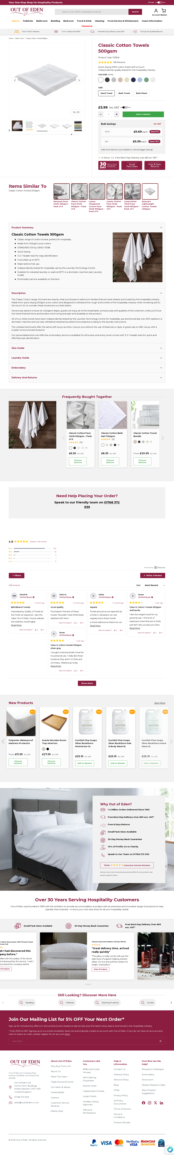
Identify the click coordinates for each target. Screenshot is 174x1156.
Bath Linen (19, 38)
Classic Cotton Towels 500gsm (37, 38)
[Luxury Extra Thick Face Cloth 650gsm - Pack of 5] (132, 191)
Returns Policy (121, 1079)
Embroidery (148, 1074)
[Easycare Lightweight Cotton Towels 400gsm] (150, 191)
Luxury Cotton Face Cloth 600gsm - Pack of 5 (114, 205)
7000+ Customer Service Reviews (127, 865)
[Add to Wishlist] (90, 461)
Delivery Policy (121, 1074)
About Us (56, 1071)
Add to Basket (143, 114)
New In (15, 21)
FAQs (116, 1090)
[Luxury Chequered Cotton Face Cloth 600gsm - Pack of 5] (97, 191)
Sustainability (57, 1092)
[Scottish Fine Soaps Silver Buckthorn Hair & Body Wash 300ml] (153, 721)
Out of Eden (22, 1140)
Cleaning (99, 21)
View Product (100, 967)
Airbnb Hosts (89, 1085)
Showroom (147, 1079)
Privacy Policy (121, 1095)
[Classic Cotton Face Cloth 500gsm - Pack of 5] (79, 191)
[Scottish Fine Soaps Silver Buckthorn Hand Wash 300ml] (120, 721)
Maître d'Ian (57, 1111)
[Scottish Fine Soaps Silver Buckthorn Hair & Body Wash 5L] (54, 721)
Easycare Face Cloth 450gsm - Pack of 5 (61, 204)
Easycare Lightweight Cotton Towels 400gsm (149, 205)
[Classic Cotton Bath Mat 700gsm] (113, 415)
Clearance (87, 26)
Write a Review (155, 576)
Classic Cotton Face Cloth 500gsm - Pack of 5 (78, 205)
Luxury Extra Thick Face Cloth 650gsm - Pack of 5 (132, 205)
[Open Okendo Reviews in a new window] (154, 567)
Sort (138, 585)
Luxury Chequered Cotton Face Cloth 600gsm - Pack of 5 (97, 206)
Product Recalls (122, 1122)
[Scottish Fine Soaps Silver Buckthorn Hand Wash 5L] (87, 721)
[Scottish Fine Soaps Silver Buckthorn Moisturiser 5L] (21, 721)
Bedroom (68, 21)
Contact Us (119, 1069)
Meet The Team (59, 1076)
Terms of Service (122, 1109)
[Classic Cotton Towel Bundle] (145, 415)
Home (11, 38)
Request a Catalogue (153, 1069)
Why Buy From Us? (61, 1066)
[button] (164, 11)
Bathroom (42, 21)
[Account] (156, 11)
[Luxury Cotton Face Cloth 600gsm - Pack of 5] (115, 191)
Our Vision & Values (60, 1087)
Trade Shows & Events (62, 1082)
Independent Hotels (93, 1091)
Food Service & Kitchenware (123, 21)
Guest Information (152, 21)
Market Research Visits (153, 1085)
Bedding (55, 21)
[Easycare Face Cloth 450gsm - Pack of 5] (62, 191)
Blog (116, 1085)
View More (159, 703)
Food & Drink (84, 21)
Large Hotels (89, 1096)
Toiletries (28, 21)
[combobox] (92, 12)
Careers (55, 1097)
